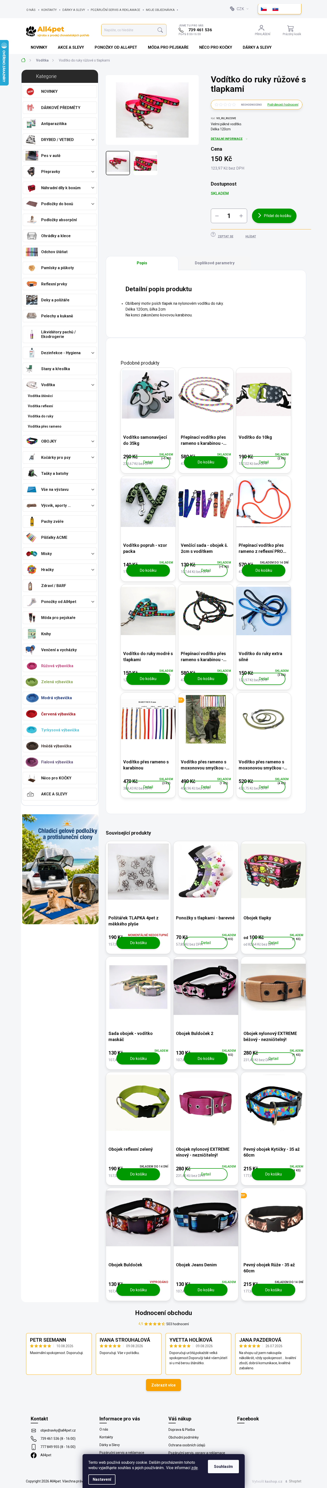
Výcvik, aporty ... (56, 505)
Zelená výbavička (57, 682)
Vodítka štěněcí (40, 396)
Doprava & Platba (181, 1430)
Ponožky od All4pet (58, 601)
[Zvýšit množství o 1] (241, 216)
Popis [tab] (142, 263)
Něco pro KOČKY (56, 778)
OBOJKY (48, 441)
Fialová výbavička (57, 762)
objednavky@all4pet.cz (58, 1430)
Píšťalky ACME (54, 537)
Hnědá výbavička (56, 746)
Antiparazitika (54, 123)
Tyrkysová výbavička (60, 730)
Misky (46, 553)
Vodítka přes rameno (44, 426)
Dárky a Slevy (73, 10)
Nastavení (102, 1479)
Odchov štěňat (54, 252)
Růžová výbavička (57, 666)
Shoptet (295, 1481)
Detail (148, 462)
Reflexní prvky (54, 284)
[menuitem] (39, 47)
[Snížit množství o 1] (217, 216)
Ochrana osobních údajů (186, 1445)
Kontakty (49, 10)
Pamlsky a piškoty (57, 268)
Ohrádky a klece (56, 236)
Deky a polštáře (55, 300)
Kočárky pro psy (55, 457)
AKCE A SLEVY (54, 794)
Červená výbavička (58, 714)
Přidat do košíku (277, 215)
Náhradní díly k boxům (61, 188)
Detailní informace (227, 139)
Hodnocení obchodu (163, 1312)
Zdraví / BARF (53, 585)
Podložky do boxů (57, 204)
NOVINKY (49, 91)
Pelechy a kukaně (57, 316)
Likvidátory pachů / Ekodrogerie (58, 334)
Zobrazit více (163, 1385)
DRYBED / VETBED (57, 139)
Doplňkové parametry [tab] (215, 263)
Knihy (46, 634)
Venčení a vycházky (59, 650)
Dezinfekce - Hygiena (61, 353)
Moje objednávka (160, 10)
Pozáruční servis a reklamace (115, 10)
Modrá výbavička (56, 698)
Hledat (160, 30)
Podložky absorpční (59, 220)
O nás (31, 10)
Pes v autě (51, 155)
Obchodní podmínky (183, 1437)
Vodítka (48, 385)
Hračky (47, 569)
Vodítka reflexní (40, 406)
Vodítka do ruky (40, 416)
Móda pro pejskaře (58, 617)
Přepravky (50, 171)
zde (194, 1467)
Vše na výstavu (54, 489)
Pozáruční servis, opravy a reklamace (196, 1453)
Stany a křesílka (55, 369)
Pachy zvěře (52, 521)
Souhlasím (223, 1466)
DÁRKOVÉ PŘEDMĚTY (60, 107)
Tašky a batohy (54, 473)
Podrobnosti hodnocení (282, 104)
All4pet (45, 1455)
